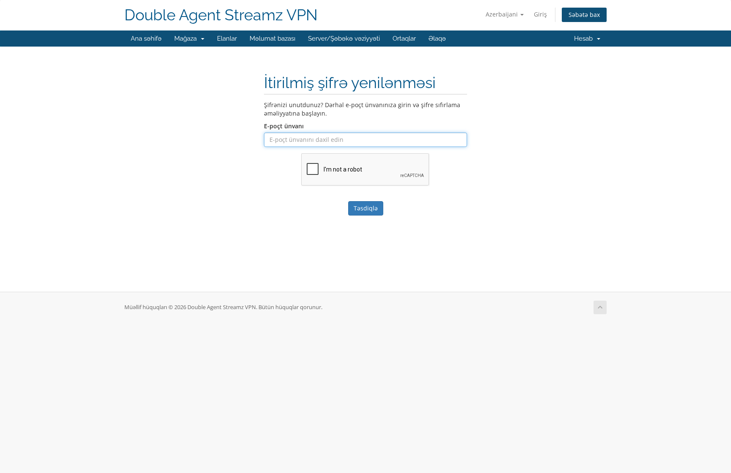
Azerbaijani (502, 14)
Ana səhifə (146, 38)
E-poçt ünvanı (284, 126)
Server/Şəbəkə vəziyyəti (344, 38)
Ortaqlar (404, 38)
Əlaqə (437, 38)
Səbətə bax (584, 15)
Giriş (540, 14)
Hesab (585, 38)
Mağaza (187, 38)
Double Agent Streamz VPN (221, 15)
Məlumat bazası (272, 38)
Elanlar (227, 38)
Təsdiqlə (366, 208)
